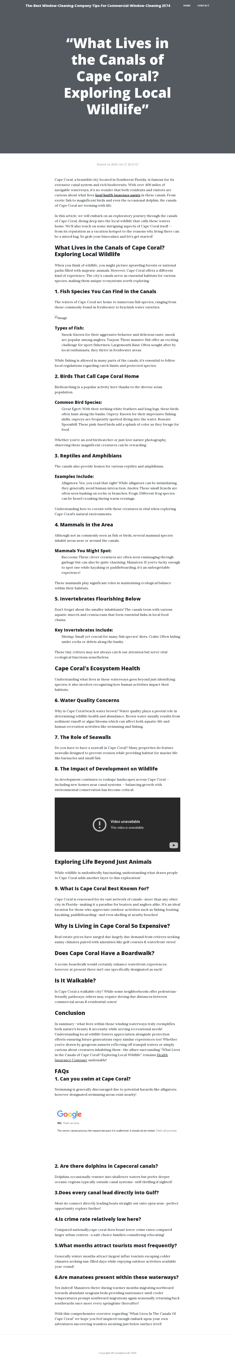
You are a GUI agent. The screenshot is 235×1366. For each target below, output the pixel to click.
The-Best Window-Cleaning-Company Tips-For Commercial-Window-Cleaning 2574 (97, 5)
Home (187, 5)
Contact (203, 5)
